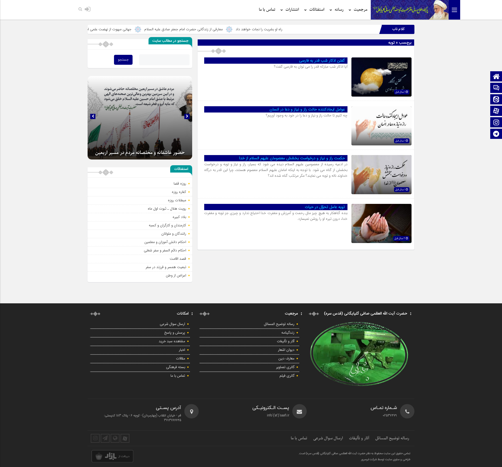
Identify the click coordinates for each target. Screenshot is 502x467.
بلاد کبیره (179, 217)
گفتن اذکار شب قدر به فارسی (322, 60)
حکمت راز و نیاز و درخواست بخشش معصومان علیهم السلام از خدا (292, 158)
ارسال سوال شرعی (172, 324)
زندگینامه (287, 333)
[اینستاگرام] (496, 123)
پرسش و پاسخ (174, 333)
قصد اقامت (178, 259)
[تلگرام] (496, 134)
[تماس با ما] (496, 88)
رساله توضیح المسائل (279, 324)
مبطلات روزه (177, 200)
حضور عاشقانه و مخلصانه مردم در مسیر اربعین (140, 152)
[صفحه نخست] (496, 77)
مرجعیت (360, 10)
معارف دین (286, 359)
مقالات (180, 359)
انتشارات (292, 10)
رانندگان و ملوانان (173, 234)
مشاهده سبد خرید (172, 341)
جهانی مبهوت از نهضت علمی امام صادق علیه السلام (118, 29)
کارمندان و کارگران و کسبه (167, 225)
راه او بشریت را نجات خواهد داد (283, 29)
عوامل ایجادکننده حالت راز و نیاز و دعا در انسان (307, 109)
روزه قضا (180, 183)
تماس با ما (267, 10)
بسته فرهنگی (175, 367)
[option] (140, 117)
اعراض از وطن (176, 275)
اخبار (182, 350)
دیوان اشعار (286, 350)
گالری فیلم (286, 376)
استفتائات (316, 10)
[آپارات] (496, 111)
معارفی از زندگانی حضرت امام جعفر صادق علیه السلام (208, 29)
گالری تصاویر (285, 367)
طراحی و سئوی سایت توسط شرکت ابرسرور (385, 459)
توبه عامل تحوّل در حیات (325, 207)
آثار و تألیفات (285, 341)
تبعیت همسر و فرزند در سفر (166, 267)
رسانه (339, 10)
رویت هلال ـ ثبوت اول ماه (167, 208)
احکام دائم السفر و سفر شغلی (165, 250)
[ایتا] (496, 100)
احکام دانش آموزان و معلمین (165, 242)
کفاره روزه (179, 192)
